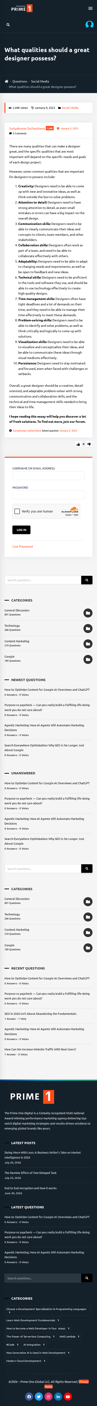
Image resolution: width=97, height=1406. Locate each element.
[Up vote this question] (78, 444)
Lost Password (22, 546)
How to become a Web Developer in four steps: (37, 1328)
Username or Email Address (33, 468)
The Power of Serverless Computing (30, 1336)
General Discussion (17, 610)
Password (20, 487)
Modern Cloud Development (25, 1361)
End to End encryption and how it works (31, 1188)
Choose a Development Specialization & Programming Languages (46, 1310)
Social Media (40, 81)
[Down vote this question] (89, 444)
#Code (12, 1344)
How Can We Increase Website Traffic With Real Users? (40, 1049)
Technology (12, 625)
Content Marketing (17, 641)
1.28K (50, 128)
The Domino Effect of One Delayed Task (31, 1173)
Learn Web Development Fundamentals (32, 1320)
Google (9, 656)
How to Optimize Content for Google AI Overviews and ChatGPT (47, 689)
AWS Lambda (69, 1336)
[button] (88, 25)
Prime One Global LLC (34, 1381)
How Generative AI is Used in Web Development (37, 1352)
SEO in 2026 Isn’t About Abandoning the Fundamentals (40, 1013)
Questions (19, 81)
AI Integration (34, 1344)
